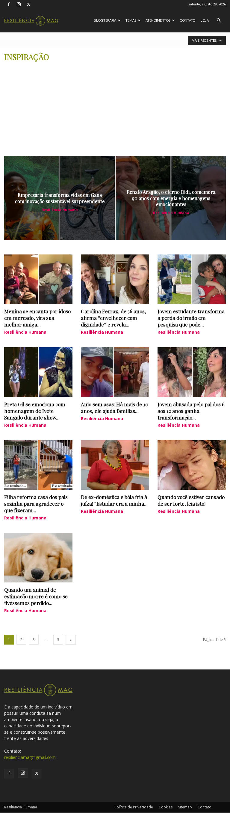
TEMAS (130, 20)
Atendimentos (158, 20)
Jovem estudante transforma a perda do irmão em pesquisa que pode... (191, 318)
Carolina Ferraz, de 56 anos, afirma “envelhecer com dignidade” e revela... (113, 318)
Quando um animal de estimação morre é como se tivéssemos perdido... (36, 596)
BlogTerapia (105, 20)
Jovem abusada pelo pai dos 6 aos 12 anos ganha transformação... (191, 411)
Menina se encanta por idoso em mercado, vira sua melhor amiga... (37, 318)
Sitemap (185, 807)
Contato (187, 20)
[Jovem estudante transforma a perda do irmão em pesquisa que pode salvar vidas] (192, 279)
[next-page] (71, 640)
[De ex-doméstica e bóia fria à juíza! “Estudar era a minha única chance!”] (115, 465)
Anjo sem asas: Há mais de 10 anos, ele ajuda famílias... (115, 407)
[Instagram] (18, 4)
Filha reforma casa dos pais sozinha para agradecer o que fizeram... (36, 503)
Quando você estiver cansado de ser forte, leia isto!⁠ (191, 500)
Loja (205, 20)
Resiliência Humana (60, 209)
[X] (28, 4)
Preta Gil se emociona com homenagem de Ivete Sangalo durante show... (34, 411)
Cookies (165, 807)
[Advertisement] (115, 111)
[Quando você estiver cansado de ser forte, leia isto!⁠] (192, 465)
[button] (218, 20)
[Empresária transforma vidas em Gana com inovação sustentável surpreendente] (59, 198)
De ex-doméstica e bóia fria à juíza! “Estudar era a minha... (114, 500)
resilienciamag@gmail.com (30, 757)
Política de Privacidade (133, 807)
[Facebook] (8, 4)
